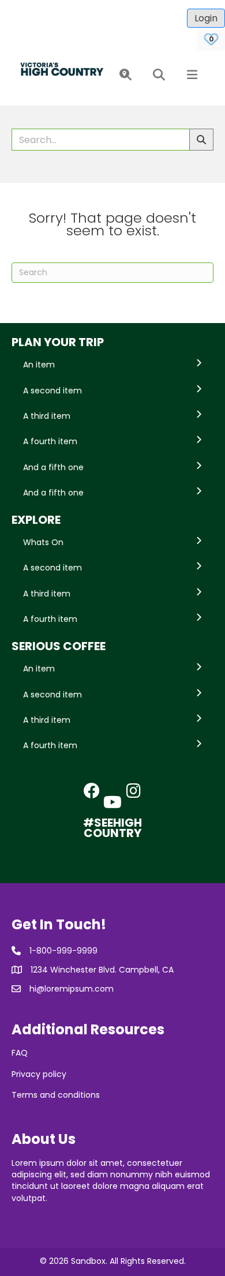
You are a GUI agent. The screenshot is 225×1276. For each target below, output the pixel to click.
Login (205, 18)
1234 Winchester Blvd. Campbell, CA (102, 969)
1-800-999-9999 (63, 950)
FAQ (20, 1053)
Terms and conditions (56, 1095)
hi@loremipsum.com (71, 988)
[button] (123, 75)
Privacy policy (39, 1074)
